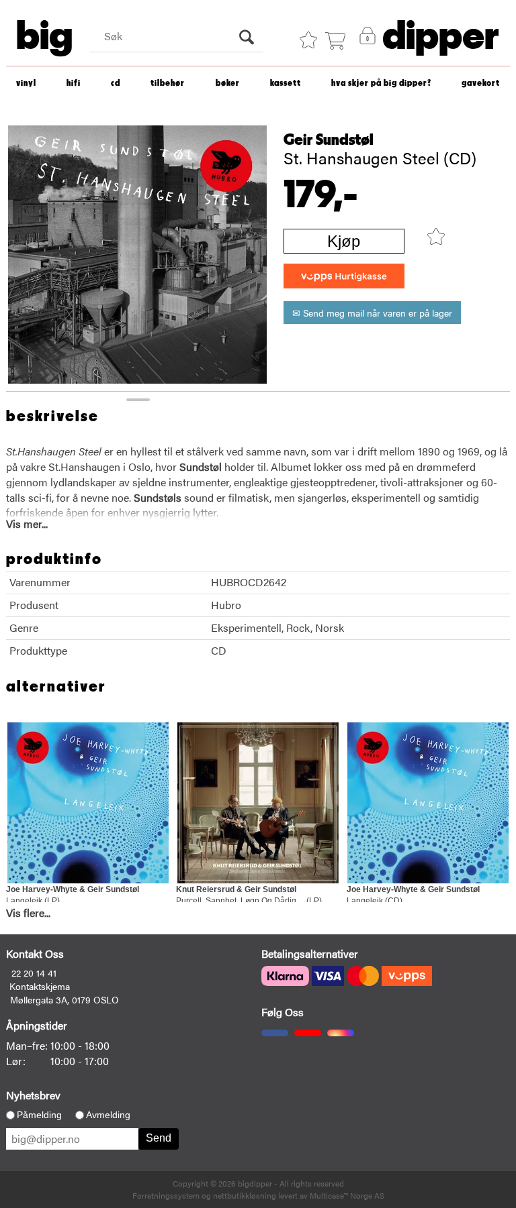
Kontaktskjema (39, 986)
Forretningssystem (166, 1195)
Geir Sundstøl (329, 140)
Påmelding (39, 1114)
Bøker (228, 83)
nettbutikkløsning (244, 1195)
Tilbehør (167, 83)
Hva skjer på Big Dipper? (381, 83)
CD (115, 83)
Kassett (285, 83)
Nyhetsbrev (33, 1095)
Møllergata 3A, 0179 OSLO (64, 999)
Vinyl (26, 83)
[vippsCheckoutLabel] (344, 276)
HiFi (74, 83)
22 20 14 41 (33, 972)
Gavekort (481, 83)
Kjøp (343, 241)
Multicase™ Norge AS (347, 1195)
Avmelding (108, 1114)
